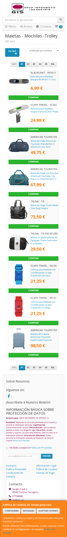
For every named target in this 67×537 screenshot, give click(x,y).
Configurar (12, 510)
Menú (12, 26)
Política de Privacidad (21, 440)
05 (46, 64)
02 (28, 64)
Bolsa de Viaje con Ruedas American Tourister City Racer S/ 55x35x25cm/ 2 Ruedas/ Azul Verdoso (44, 178)
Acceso (27, 26)
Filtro (12, 51)
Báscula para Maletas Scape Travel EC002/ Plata (44, 110)
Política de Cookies (46, 469)
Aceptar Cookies (48, 510)
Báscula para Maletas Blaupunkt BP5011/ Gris (43, 78)
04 (40, 64)
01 (22, 64)
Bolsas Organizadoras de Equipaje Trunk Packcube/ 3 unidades (44, 240)
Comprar (33, 97)
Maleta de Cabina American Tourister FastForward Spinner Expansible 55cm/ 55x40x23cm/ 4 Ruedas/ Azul (44, 341)
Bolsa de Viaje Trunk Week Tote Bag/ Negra (44, 207)
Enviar (47, 455)
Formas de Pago (45, 472)
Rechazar (28, 510)
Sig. (53, 64)
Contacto (45, 26)
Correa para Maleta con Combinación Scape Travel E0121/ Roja (43, 304)
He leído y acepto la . (31, 447)
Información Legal (46, 465)
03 (34, 64)
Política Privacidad (16, 469)
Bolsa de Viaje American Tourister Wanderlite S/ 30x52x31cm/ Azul (43, 143)
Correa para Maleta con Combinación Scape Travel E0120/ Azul (43, 272)
